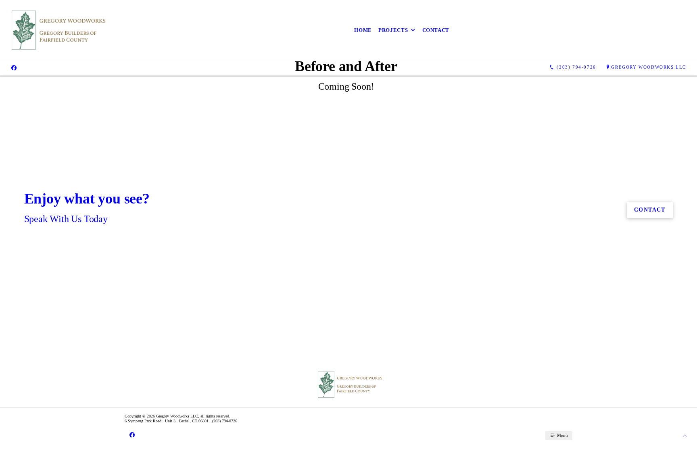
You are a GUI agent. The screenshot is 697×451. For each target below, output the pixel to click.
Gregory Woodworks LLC (648, 67)
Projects (393, 30)
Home (363, 30)
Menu (562, 435)
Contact (436, 30)
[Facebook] (13, 67)
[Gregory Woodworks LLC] (56, 30)
